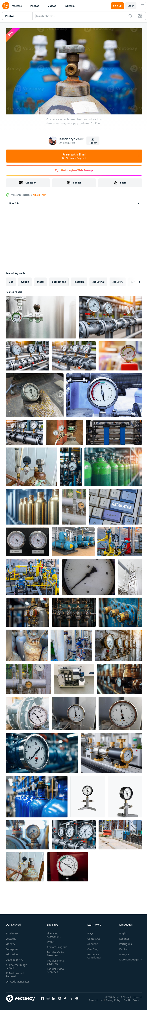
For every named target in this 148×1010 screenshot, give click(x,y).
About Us (91, 942)
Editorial (70, 6)
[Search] (130, 16)
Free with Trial (74, 156)
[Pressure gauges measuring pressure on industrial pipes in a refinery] (74, 354)
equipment (59, 280)
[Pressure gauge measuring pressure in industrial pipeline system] (42, 751)
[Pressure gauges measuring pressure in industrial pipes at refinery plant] (110, 315)
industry (117, 280)
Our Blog (91, 947)
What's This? (39, 194)
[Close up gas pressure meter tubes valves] (104, 393)
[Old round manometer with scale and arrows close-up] (88, 575)
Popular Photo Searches (54, 960)
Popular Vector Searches (55, 952)
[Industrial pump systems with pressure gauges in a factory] (73, 540)
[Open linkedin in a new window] (53, 1000)
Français (122, 952)
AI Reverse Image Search (16, 965)
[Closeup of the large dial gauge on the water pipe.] (27, 711)
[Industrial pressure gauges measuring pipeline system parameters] (74, 833)
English (121, 932)
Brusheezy (12, 932)
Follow (93, 142)
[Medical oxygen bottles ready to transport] (27, 643)
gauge (25, 280)
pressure (79, 280)
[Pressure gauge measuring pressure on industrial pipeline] (27, 833)
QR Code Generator (12, 981)
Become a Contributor (93, 954)
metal (40, 280)
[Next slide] (134, 280)
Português (123, 942)
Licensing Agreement (53, 933)
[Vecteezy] (5, 5)
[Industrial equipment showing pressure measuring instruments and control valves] (111, 751)
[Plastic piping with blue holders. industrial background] (114, 430)
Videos (52, 6)
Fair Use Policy (132, 1000)
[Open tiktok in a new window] (65, 1000)
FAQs (89, 932)
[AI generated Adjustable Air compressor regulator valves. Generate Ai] (74, 610)
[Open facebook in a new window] (42, 1000)
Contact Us (92, 937)
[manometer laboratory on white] (87, 795)
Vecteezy (11, 937)
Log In (130, 5)
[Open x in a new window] (71, 1000)
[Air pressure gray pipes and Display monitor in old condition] (74, 505)
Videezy (10, 942)
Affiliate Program (56, 945)
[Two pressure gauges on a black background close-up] (27, 540)
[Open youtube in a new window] (76, 1000)
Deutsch (122, 947)
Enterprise (12, 947)
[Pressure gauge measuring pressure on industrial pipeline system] (119, 677)
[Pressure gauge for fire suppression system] (67, 865)
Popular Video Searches (54, 969)
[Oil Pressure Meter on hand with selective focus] (35, 393)
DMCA (50, 940)
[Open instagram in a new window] (48, 1000)
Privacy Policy (113, 1000)
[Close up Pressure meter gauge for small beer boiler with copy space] (41, 315)
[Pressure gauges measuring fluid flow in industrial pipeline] (24, 430)
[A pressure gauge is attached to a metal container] (64, 430)
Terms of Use (96, 1000)
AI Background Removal (15, 973)
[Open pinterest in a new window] (59, 1000)
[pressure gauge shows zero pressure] (120, 354)
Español (121, 937)
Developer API (14, 958)
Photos (34, 6)
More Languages (127, 957)
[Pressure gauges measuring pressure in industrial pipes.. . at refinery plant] (27, 354)
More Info (14, 201)
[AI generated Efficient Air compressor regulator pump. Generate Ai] (27, 610)
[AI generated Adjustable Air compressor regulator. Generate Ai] (120, 610)
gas (11, 280)
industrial (98, 280)
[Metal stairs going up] (130, 575)
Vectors (17, 6)
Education (12, 952)
